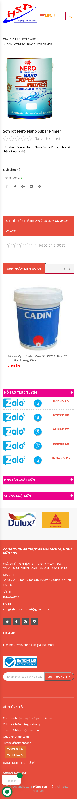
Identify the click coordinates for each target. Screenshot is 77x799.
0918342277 (15, 754)
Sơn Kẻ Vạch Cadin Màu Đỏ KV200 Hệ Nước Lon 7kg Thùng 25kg (37, 358)
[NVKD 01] (37, 417)
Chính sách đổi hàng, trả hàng (21, 724)
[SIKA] (55, 520)
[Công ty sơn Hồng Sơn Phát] (20, 15)
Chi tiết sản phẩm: (37, 226)
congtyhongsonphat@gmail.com (26, 609)
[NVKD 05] (37, 460)
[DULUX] (22, 519)
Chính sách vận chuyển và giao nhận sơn (28, 718)
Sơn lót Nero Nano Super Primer (32, 131)
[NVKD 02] (37, 432)
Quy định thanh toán (16, 737)
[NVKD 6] (37, 446)
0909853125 (15, 748)
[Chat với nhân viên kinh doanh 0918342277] (14, 403)
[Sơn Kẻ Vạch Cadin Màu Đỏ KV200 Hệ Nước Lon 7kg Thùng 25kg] (38, 314)
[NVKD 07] (37, 403)
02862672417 (11, 597)
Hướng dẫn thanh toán (17, 743)
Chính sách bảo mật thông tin (21, 730)
